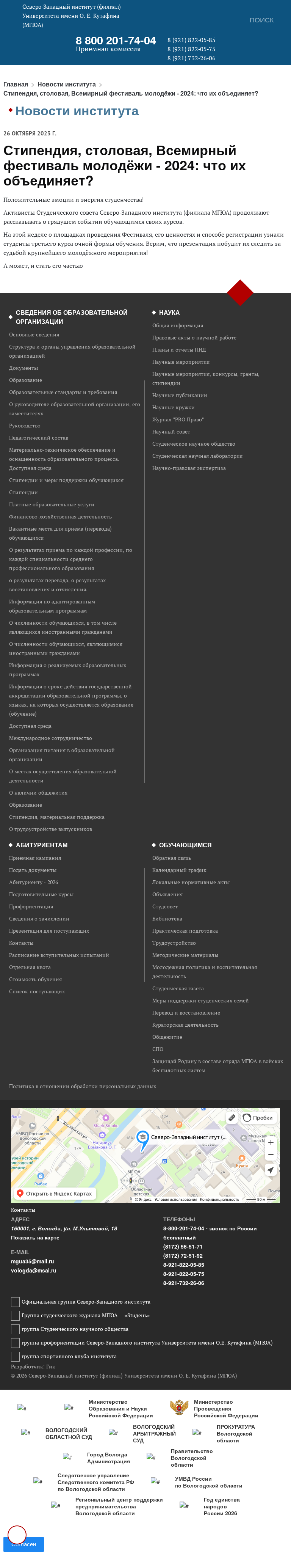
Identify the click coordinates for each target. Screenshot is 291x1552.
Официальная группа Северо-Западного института (86, 1301)
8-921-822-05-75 (183, 1273)
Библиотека (167, 918)
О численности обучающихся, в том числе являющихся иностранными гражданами (63, 627)
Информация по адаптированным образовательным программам (52, 606)
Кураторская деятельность (185, 1024)
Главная (15, 84)
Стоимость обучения (35, 979)
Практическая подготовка (185, 930)
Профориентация (31, 906)
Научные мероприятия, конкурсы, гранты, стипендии (206, 378)
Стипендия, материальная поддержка (57, 817)
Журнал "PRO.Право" (178, 419)
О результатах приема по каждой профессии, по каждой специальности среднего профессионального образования (70, 559)
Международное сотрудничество (50, 738)
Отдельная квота (30, 967)
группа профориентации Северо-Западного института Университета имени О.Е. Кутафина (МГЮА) (147, 1342)
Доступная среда (30, 726)
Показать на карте (35, 1237)
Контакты (21, 942)
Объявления (167, 894)
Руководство (25, 425)
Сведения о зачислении (39, 918)
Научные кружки (173, 407)
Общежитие (167, 1037)
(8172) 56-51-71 (183, 1246)
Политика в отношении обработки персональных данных (82, 1086)
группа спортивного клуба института (69, 1356)
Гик (50, 1366)
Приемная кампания (35, 858)
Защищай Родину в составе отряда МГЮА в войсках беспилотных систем (217, 1066)
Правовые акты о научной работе (194, 337)
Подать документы (32, 870)
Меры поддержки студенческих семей (200, 1000)
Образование (25, 380)
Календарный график (179, 870)
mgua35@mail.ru (32, 1261)
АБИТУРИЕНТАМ (41, 844)
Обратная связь (171, 858)
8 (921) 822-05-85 (191, 40)
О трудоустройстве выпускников (50, 829)
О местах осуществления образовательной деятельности (63, 776)
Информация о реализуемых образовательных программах (67, 670)
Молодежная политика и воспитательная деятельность (204, 972)
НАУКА (169, 312)
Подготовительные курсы (41, 894)
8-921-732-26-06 (183, 1283)
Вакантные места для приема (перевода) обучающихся (60, 533)
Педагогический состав (38, 437)
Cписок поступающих (37, 991)
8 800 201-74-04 (116, 39)
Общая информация (177, 325)
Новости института (67, 84)
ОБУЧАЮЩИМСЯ (185, 844)
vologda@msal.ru (33, 1270)
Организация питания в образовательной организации (62, 755)
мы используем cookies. (171, 1532)
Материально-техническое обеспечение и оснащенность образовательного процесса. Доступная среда (64, 458)
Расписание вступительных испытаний (59, 955)
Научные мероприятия (181, 361)
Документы (23, 367)
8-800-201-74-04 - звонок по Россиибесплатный (210, 1232)
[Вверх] (17, 1534)
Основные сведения (34, 334)
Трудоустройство (174, 942)
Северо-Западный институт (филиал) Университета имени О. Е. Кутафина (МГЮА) (71, 15)
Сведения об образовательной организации (72, 317)
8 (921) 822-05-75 (191, 49)
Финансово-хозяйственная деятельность (60, 516)
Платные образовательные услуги (51, 504)
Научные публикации (179, 395)
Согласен (23, 1544)
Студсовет (165, 906)
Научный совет (171, 431)
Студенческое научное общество (193, 443)
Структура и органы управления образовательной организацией (72, 351)
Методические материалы (185, 955)
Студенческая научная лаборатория (197, 455)
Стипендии (23, 492)
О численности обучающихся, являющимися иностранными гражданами (65, 649)
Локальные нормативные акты (191, 882)
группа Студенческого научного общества (75, 1329)
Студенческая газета (178, 988)
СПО (157, 1049)
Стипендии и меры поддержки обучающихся (66, 480)
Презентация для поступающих (49, 930)
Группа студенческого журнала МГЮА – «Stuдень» (86, 1315)
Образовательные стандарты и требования (63, 392)
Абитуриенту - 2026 (33, 882)
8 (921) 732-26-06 (191, 58)
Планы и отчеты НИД (179, 349)
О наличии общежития (38, 792)
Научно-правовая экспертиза (189, 468)
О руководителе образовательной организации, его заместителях (74, 409)
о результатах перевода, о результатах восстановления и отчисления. (57, 585)
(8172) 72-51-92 (183, 1255)
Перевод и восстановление (186, 1012)
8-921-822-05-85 (183, 1264)
